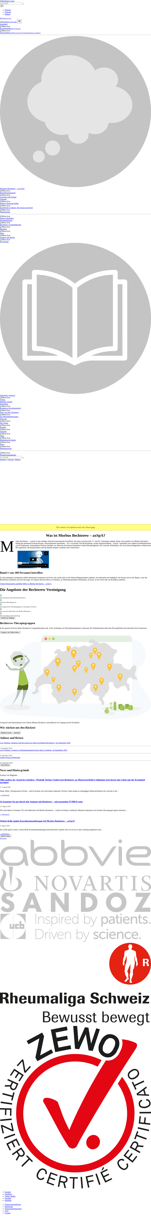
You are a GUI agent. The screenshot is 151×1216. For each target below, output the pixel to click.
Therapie (3, 199)
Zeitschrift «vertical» (7, 395)
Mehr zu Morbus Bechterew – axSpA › (37, 584)
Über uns (3, 419)
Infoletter (8, 1200)
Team (2, 436)
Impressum (9, 1207)
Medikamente (5, 212)
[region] (75, 490)
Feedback (8, 1194)
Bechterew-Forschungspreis (10, 408)
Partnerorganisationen (8, 455)
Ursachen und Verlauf (8, 197)
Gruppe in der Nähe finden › (10, 632)
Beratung (3, 229)
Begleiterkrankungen (8, 193)
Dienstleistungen (6, 220)
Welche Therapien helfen (9, 203)
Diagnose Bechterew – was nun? (12, 189)
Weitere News (5, 836)
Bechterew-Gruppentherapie (10, 225)
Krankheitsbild (10, 29)
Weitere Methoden (7, 218)
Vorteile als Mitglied (7, 618)
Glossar (7, 1213)
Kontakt (3, 427)
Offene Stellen (10, 1196)
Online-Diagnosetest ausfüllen (11, 584)
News (2, 444)
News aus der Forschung (9, 412)
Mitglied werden (6, 402)
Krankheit (3, 24)
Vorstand (3, 432)
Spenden (17, 733)
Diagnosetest (20, 33)
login (93, 527)
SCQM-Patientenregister (9, 417)
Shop (2, 233)
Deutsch (8, 10)
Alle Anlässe (5, 765)
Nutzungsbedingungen (13, 1209)
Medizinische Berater (8, 440)
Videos (2, 400)
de (2, 6)
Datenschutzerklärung (13, 1204)
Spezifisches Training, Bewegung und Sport (16, 208)
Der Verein (4, 423)
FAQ (6, 1211)
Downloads (4, 242)
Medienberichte (6, 449)
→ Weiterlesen (4, 795)
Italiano (7, 14)
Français (8, 12)
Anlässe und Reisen (7, 237)
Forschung (4, 404)
